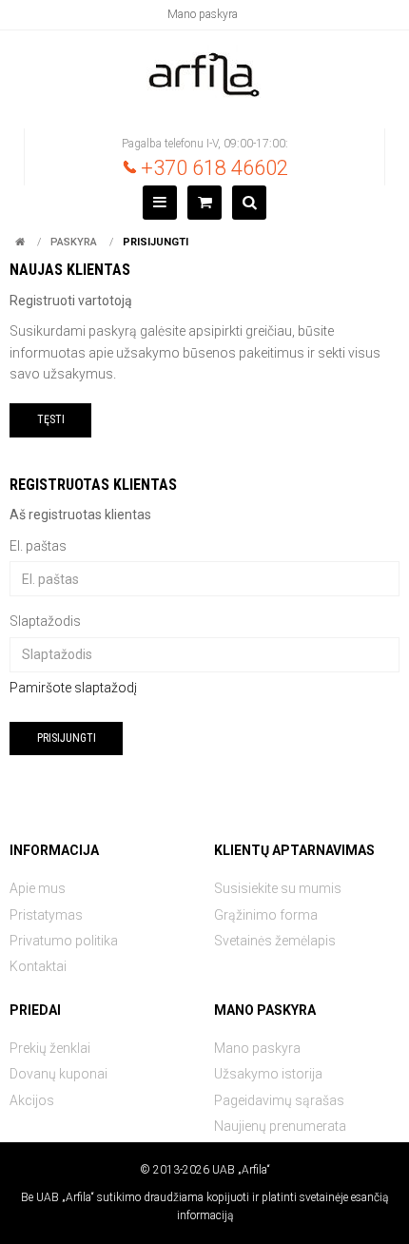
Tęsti (51, 419)
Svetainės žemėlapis (275, 940)
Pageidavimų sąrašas (279, 1100)
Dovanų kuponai (58, 1073)
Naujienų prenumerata (280, 1126)
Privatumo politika (64, 940)
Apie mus (38, 888)
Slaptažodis (45, 621)
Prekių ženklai (50, 1048)
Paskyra (73, 242)
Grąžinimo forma (266, 915)
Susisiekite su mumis (277, 888)
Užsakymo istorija (268, 1073)
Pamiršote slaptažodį (73, 687)
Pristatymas (46, 915)
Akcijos (32, 1100)
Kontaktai (38, 966)
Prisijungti (155, 242)
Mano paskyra (202, 14)
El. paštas (38, 546)
